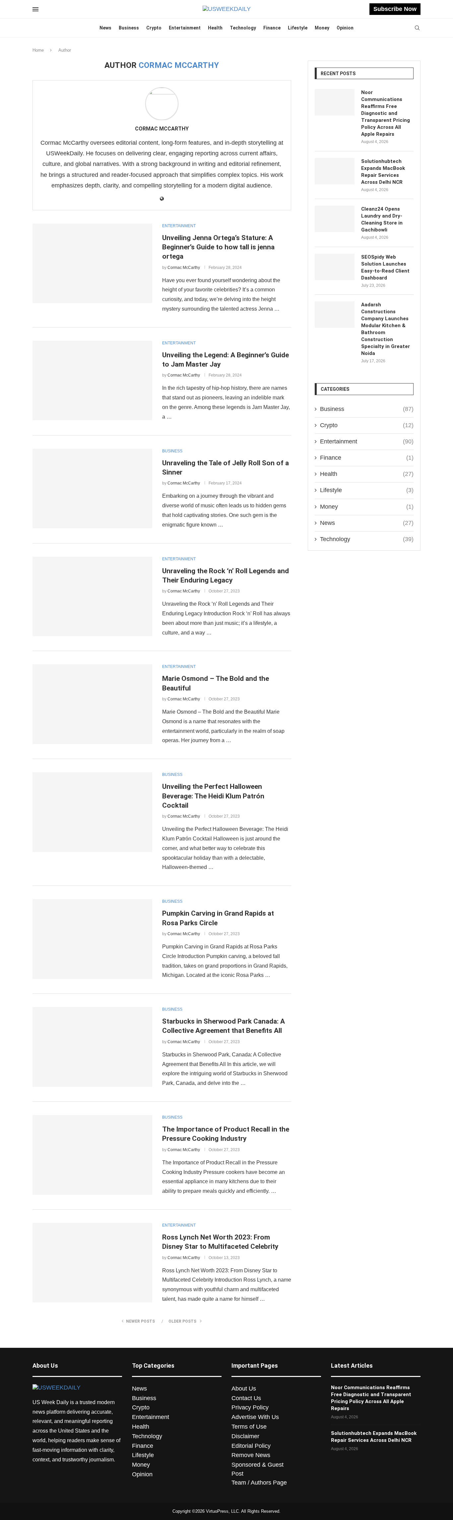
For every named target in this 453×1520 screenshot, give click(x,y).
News (105, 27)
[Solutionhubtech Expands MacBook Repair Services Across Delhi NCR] (335, 171)
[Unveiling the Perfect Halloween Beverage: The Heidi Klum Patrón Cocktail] (92, 812)
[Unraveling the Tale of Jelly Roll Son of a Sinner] (92, 488)
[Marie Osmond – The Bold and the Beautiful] (92, 704)
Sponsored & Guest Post (257, 1469)
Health (215, 27)
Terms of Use (249, 1426)
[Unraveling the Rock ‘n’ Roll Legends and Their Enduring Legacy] (92, 596)
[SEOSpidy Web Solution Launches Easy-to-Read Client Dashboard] (335, 267)
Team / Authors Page (259, 1482)
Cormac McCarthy (162, 129)
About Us (243, 1388)
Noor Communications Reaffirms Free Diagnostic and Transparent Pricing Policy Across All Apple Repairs (385, 113)
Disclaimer (245, 1436)
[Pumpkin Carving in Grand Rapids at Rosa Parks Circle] (92, 939)
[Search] (417, 28)
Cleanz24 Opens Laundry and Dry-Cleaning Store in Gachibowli (382, 219)
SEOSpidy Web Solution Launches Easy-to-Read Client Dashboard (385, 267)
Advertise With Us (255, 1417)
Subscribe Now (395, 9)
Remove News (250, 1455)
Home (38, 50)
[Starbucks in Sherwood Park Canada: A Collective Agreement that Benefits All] (92, 1047)
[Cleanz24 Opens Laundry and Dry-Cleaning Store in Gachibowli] (335, 219)
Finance (272, 27)
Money (322, 27)
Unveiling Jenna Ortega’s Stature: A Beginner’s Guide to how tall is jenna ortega (218, 247)
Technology (243, 27)
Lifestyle (297, 27)
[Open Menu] (35, 9)
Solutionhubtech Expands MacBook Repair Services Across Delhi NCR (383, 171)
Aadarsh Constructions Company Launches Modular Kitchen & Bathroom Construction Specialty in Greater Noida (385, 329)
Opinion (345, 27)
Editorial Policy (251, 1446)
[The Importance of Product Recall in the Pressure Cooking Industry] (92, 1154)
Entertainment (185, 27)
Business (129, 27)
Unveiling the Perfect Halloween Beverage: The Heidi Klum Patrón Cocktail (213, 796)
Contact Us (246, 1398)
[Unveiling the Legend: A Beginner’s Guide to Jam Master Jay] (92, 380)
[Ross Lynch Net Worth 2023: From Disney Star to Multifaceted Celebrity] (92, 1262)
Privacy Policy (250, 1407)
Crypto (154, 27)
